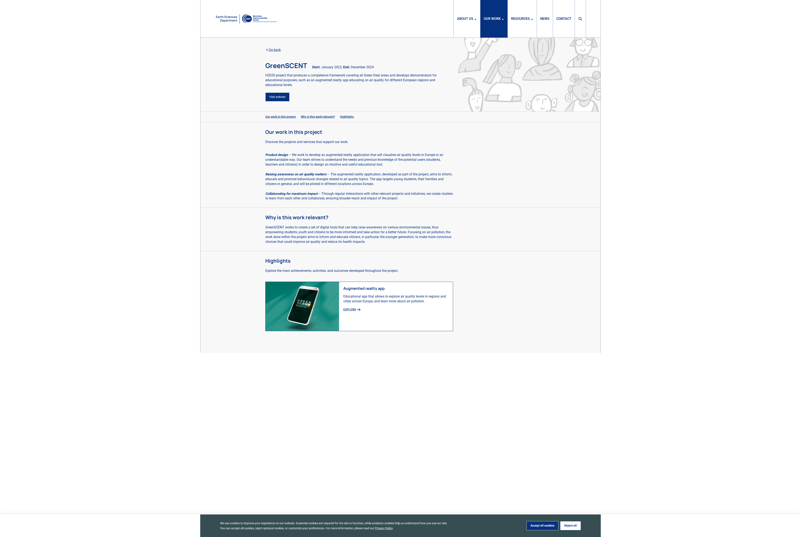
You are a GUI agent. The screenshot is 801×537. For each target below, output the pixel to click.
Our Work (492, 19)
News (544, 19)
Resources (520, 19)
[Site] (246, 19)
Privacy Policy (384, 528)
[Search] (580, 19)
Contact (563, 19)
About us (465, 19)
